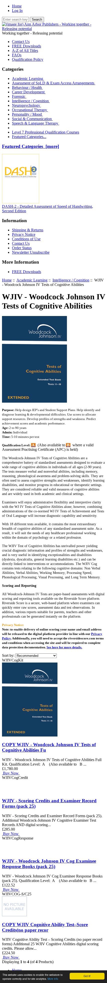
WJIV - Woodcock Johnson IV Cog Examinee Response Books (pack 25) (49, 863)
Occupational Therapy (30, 110)
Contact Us (21, 41)
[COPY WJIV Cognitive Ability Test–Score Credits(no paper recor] (14, 915)
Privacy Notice (23, 234)
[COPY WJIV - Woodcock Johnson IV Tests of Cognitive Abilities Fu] (29, 735)
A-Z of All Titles (25, 50)
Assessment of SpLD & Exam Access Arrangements (53, 83)
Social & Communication (32, 119)
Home (17, 6)
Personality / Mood (27, 114)
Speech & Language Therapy (35, 123)
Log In (17, 10)
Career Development (29, 92)
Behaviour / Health (27, 87)
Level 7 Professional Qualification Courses (45, 132)
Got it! (87, 976)
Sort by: (8, 655)
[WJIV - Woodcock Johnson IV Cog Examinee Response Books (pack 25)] (8, 851)
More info (53, 979)
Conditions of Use (26, 239)
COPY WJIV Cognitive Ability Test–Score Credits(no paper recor (45, 927)
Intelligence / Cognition (31, 101)
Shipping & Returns (27, 230)
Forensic (19, 96)
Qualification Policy (27, 59)
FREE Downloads (26, 46)
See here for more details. (64, 647)
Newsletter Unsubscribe (31, 252)
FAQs (16, 55)
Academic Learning (32, 280)
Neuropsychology (26, 105)
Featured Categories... (29, 137)
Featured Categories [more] (30, 146)
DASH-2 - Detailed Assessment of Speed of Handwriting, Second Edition (47, 208)
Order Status (22, 248)
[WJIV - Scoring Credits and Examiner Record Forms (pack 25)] (8, 791)
